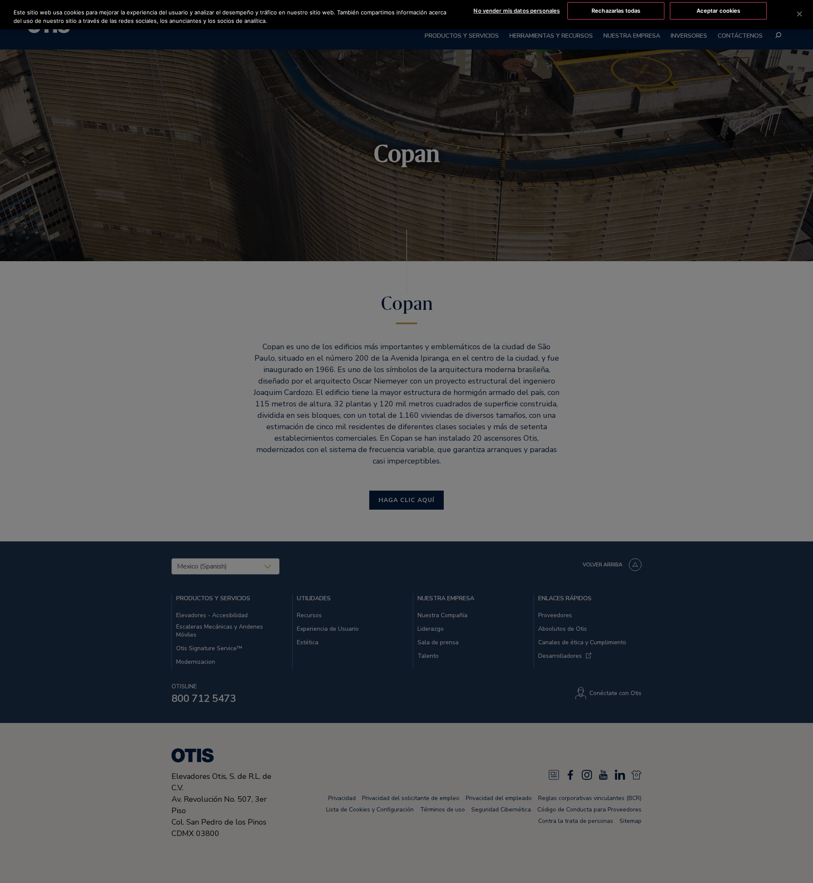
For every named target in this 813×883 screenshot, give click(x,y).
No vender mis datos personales (516, 10)
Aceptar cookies (719, 10)
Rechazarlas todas (616, 10)
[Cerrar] (799, 14)
